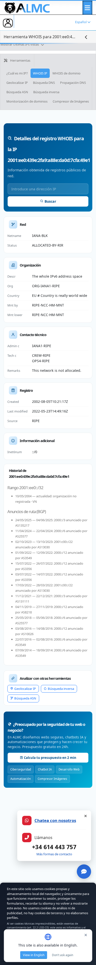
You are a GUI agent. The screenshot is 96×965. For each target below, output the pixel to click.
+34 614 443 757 (54, 847)
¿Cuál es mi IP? (17, 73)
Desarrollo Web (69, 769)
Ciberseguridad (20, 769)
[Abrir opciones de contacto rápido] (84, 871)
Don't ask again (62, 955)
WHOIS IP (40, 73)
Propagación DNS (73, 82)
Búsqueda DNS (44, 82)
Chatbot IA (45, 769)
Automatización (20, 779)
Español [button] (81, 22)
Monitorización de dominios (27, 101)
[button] (87, 8)
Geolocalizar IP (17, 82)
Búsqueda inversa (46, 92)
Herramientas (19, 60)
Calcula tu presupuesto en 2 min (50, 757)
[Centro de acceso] (8, 23)
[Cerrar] (85, 816)
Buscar (50, 201)
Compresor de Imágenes (71, 101)
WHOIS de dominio (66, 73)
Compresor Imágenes (52, 779)
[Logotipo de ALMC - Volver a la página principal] (27, 7)
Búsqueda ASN (17, 92)
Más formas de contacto (54, 854)
